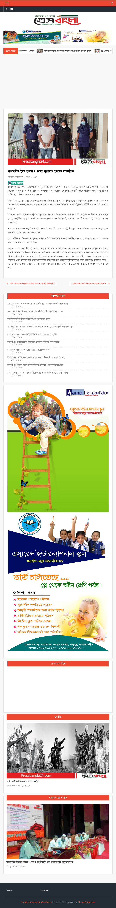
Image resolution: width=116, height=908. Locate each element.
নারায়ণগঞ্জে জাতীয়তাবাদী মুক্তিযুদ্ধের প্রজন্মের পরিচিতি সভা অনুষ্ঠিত (33, 342)
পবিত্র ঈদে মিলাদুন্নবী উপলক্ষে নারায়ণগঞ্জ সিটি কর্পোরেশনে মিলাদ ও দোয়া (35, 311)
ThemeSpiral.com (86, 902)
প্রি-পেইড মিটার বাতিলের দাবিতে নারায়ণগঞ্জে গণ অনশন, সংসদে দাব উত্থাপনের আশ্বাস (40, 327)
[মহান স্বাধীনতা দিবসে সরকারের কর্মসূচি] (58, 750)
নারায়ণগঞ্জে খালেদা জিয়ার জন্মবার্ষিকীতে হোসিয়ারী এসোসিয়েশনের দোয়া (35, 365)
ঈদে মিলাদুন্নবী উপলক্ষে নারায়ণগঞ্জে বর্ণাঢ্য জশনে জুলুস (48, 51)
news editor (12, 786)
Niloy (9, 866)
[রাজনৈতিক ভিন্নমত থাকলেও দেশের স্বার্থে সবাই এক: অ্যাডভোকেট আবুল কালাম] (58, 831)
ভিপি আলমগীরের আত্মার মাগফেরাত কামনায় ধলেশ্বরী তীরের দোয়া (32, 284)
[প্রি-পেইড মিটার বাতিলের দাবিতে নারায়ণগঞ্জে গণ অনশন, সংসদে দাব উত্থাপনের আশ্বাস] (77, 51)
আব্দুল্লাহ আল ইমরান (15, 177)
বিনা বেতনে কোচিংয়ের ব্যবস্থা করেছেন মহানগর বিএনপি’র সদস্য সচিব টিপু (36, 357)
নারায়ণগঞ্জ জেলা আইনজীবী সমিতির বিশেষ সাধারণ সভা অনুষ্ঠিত (32, 334)
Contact (44, 890)
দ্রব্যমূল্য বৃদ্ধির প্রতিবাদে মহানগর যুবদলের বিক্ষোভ (88, 284)
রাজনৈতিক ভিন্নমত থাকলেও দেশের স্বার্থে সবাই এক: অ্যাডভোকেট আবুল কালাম (38, 304)
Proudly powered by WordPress (36, 902)
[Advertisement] (58, 81)
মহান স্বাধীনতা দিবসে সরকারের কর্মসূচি (23, 781)
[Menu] (6, 3)
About (9, 890)
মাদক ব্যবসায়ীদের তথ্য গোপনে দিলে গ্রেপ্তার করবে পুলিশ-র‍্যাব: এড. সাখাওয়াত (37, 373)
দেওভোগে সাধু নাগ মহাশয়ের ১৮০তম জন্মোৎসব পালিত (29, 350)
